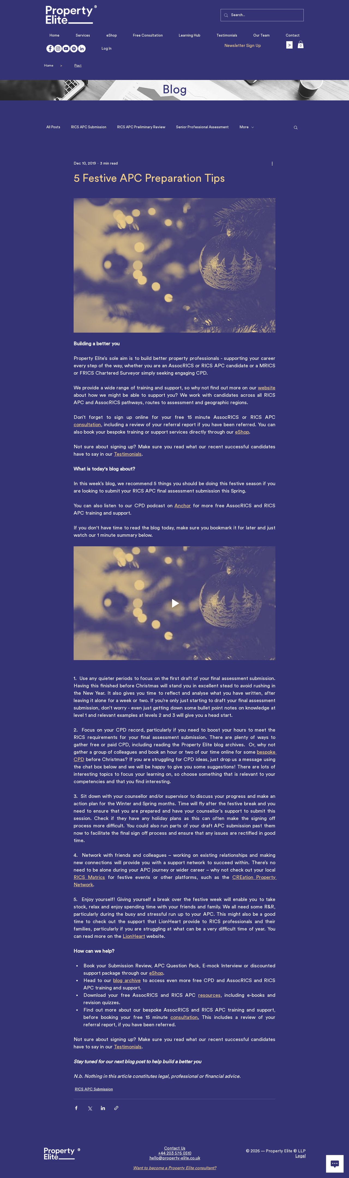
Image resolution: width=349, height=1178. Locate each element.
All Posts (53, 127)
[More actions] (272, 163)
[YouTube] (66, 48)
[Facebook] (50, 48)
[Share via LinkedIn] (103, 1108)
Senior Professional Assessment (202, 127)
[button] (300, 44)
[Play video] (174, 603)
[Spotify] (74, 48)
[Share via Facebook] (76, 1108)
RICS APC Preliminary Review (141, 127)
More (244, 127)
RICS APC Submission (88, 127)
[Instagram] (58, 48)
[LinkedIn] (82, 48)
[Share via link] (116, 1108)
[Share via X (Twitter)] (89, 1108)
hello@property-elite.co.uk (174, 1158)
